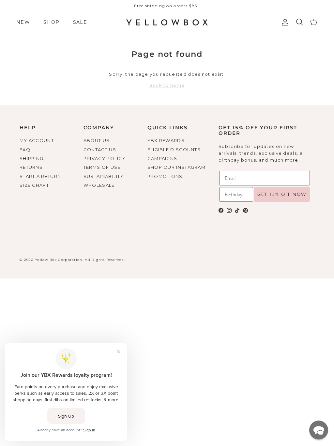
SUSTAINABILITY (104, 176)
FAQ (25, 149)
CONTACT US (100, 149)
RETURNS (31, 167)
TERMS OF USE (102, 167)
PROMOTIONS (165, 176)
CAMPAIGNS (162, 158)
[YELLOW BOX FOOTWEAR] (167, 22)
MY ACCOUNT (37, 140)
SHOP (51, 22)
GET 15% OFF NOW (282, 194)
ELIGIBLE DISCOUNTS (174, 149)
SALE (80, 22)
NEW (23, 22)
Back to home (167, 85)
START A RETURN (40, 176)
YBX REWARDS (166, 140)
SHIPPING (31, 158)
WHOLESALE (99, 185)
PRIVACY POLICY (105, 158)
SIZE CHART (34, 185)
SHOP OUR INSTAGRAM (176, 167)
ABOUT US (97, 140)
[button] (318, 430)
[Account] (284, 22)
